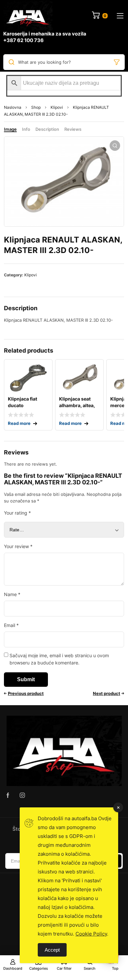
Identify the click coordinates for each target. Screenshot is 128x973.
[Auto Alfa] (28, 16)
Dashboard (12, 968)
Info (26, 129)
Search (90, 968)
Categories (38, 968)
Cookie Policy (91, 934)
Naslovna (12, 107)
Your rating (17, 513)
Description (47, 129)
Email (11, 625)
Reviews (72, 129)
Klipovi (57, 107)
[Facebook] (7, 795)
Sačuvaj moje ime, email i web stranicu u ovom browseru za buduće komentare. (59, 659)
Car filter (64, 968)
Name (12, 594)
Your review (18, 546)
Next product (106, 693)
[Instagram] (22, 795)
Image (10, 129)
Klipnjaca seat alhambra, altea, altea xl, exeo (77, 405)
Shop (36, 107)
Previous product (26, 693)
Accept (52, 950)
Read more (19, 423)
